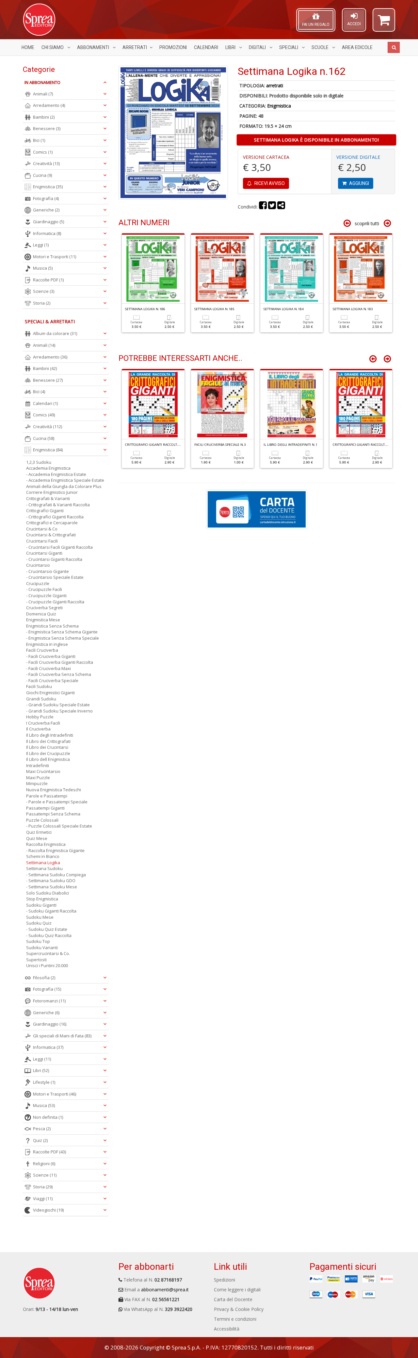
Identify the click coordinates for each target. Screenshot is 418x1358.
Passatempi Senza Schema (53, 814)
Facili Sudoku (39, 686)
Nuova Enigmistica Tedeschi (53, 790)
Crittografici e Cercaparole (52, 523)
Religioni (44, 1163)
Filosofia (44, 978)
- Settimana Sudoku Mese (51, 887)
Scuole (321, 47)
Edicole (357, 47)
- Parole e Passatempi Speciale (57, 802)
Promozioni (173, 47)
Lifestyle (44, 1082)
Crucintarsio (38, 565)
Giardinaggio (48, 222)
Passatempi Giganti (45, 808)
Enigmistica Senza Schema (52, 626)
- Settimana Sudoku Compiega (56, 875)
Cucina (42, 175)
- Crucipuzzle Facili (44, 589)
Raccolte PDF (48, 280)
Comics (43, 152)
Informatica (47, 233)
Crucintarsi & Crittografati (51, 535)
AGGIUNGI (358, 183)
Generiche (46, 210)
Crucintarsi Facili (42, 541)
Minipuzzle (37, 783)
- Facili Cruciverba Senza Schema (58, 674)
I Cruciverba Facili (43, 723)
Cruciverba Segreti (44, 608)
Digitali (258, 47)
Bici (39, 140)
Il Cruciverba (38, 729)
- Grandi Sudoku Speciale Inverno (59, 711)
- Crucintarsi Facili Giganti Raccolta (59, 547)
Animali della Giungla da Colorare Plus (64, 486)
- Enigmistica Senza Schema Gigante (62, 632)
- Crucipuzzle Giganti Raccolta (55, 602)
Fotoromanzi (49, 1001)
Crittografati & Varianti (48, 498)
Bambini (44, 117)
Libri (230, 47)
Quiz (40, 1140)
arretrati (274, 85)
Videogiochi (48, 1210)
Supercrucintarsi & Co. (48, 953)
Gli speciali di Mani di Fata (62, 1036)
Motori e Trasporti (54, 257)
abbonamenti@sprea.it (165, 1289)
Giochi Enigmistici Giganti (50, 693)
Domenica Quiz (41, 614)
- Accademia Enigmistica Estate (56, 474)
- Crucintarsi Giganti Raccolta (54, 559)
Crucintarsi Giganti (44, 553)
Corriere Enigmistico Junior (52, 492)
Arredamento (49, 105)
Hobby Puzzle (40, 717)
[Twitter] (272, 207)
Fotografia (46, 198)
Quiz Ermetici (39, 832)
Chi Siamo (53, 47)
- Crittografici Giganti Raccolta (55, 517)
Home (28, 47)
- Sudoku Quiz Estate (46, 929)
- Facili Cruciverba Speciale (52, 680)
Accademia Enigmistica (48, 468)
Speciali (289, 47)
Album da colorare (55, 333)
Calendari (206, 47)
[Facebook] (263, 207)
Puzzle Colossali (42, 820)
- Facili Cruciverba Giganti (50, 656)
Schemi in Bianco (42, 856)
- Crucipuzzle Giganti (46, 595)
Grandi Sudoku (41, 699)
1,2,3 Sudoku (38, 462)
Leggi (41, 245)
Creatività (46, 163)
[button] (384, 22)
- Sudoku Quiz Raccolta (49, 935)
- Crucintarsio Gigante (47, 571)
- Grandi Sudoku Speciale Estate (58, 705)
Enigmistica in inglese (47, 644)
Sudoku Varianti (42, 947)
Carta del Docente (233, 1299)
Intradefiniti (37, 765)
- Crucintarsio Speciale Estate (55, 577)
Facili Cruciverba (42, 650)
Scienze (43, 291)
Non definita (48, 1117)
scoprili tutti (367, 223)
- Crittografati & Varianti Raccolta (58, 505)
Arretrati (134, 47)
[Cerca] (394, 47)
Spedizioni (224, 1280)
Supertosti (36, 960)
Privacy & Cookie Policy (239, 1309)
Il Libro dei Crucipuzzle (48, 753)
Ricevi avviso (269, 183)
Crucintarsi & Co (41, 529)
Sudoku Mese (40, 917)
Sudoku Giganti (41, 905)
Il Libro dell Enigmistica (48, 759)
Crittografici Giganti (45, 510)
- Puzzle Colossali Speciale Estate (59, 826)
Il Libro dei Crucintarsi (47, 747)
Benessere (46, 128)
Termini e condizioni (235, 1319)
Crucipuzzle (37, 583)
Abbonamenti (93, 47)
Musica (43, 268)
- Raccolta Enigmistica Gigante (55, 850)
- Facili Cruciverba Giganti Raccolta (59, 662)
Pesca (42, 1129)
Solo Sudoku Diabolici (47, 893)
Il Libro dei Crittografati (48, 741)
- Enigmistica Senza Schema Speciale (62, 638)
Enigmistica (279, 106)
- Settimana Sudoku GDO (50, 880)
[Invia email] (281, 207)
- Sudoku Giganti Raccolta (51, 911)
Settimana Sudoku (44, 868)
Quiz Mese (36, 838)
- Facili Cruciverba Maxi (48, 668)
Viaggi (43, 1198)
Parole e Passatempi (46, 796)
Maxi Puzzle (38, 777)
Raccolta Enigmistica (46, 844)
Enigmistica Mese (43, 620)
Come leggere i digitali (237, 1289)
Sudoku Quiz (39, 923)
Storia (41, 303)
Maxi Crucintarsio (43, 771)
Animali (43, 94)
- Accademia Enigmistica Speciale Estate (65, 480)
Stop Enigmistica (42, 899)
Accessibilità (226, 1329)
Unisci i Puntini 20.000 (47, 965)
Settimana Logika (43, 862)
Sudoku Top (38, 941)
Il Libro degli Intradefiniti (49, 735)
